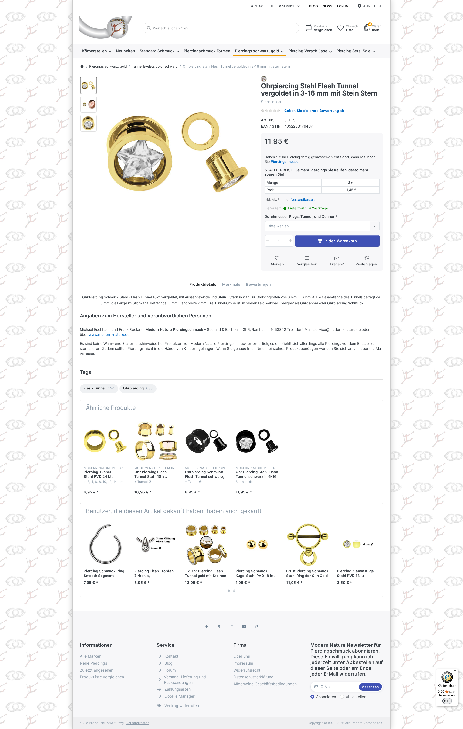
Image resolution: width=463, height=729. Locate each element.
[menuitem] (97, 51)
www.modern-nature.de (109, 334)
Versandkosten (303, 199)
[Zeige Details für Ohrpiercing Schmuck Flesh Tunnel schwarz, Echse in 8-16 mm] (206, 441)
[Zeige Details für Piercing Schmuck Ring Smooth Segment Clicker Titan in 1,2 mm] (105, 544)
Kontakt (257, 6)
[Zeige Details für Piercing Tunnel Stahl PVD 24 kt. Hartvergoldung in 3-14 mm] (105, 441)
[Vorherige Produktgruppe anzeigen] (85, 557)
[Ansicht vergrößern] (177, 152)
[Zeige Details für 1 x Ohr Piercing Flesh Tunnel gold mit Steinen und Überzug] (206, 544)
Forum (343, 6)
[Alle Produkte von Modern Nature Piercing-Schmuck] (264, 78)
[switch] (447, 701)
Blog (313, 6)
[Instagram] (231, 626)
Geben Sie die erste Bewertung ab (314, 110)
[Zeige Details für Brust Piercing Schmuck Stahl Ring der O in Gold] (307, 544)
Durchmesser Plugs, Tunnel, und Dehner (299, 216)
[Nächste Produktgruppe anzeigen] (377, 557)
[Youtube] (244, 626)
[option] (88, 85)
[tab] (202, 284)
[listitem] (177, 152)
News (327, 6)
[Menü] (455, 671)
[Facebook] (206, 626)
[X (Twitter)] (219, 626)
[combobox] (221, 28)
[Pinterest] (256, 626)
